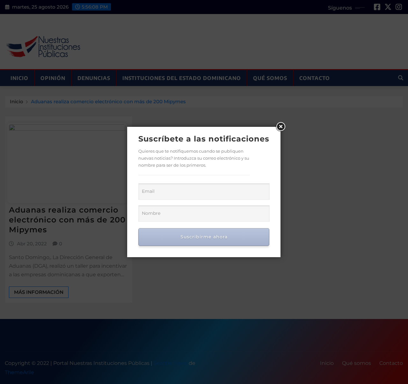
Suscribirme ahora (204, 237)
